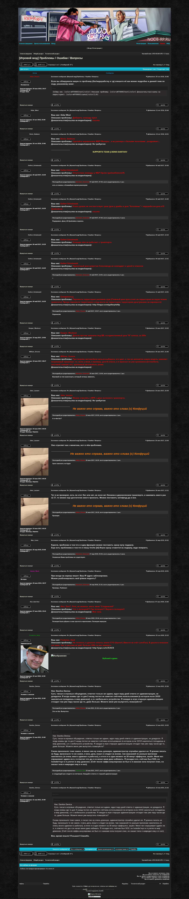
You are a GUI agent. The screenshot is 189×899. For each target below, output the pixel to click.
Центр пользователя (42, 43)
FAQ (168, 43)
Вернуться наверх (26, 105)
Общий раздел (38, 53)
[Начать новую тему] (26, 66)
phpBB (85, 889)
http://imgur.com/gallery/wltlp (106, 305)
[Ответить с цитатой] (162, 106)
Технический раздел (52, 53)
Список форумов (26, 43)
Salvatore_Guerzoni (82, 182)
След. (167, 64)
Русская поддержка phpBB (94, 891)
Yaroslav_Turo (81, 770)
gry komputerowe (93, 886)
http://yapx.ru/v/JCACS (103, 648)
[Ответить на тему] (40, 66)
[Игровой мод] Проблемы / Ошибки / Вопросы (51, 58)
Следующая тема (163, 69)
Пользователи (153, 43)
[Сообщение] (146, 76)
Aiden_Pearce (80, 311)
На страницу (157, 64)
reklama (111, 886)
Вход (53, 43)
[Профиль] (56, 106)
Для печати (24, 69)
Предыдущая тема (149, 69)
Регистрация (141, 43)
